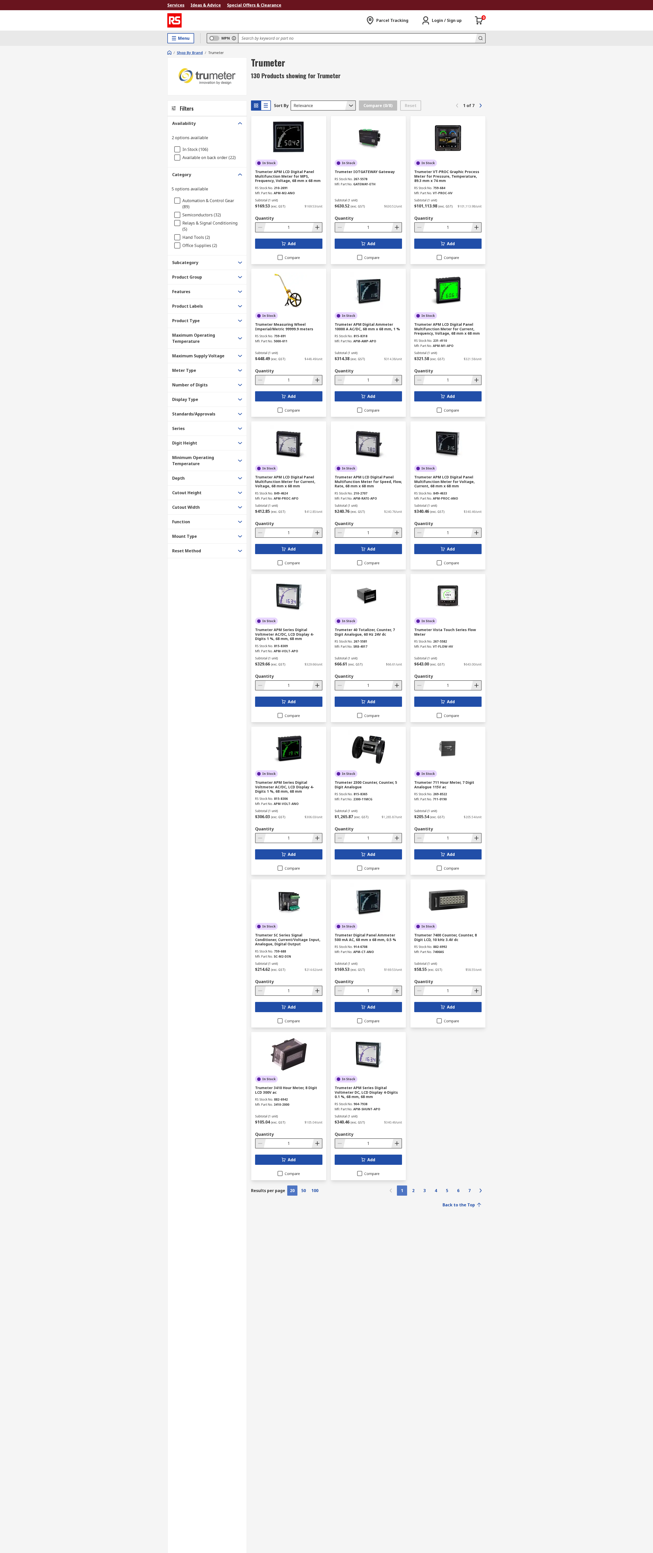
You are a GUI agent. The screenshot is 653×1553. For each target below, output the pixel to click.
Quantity (264, 218)
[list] (266, 105)
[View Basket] (479, 20)
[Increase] (317, 227)
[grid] (256, 105)
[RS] (174, 20)
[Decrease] (261, 227)
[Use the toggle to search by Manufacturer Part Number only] (234, 38)
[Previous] (457, 105)
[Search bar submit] (480, 38)
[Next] (480, 105)
